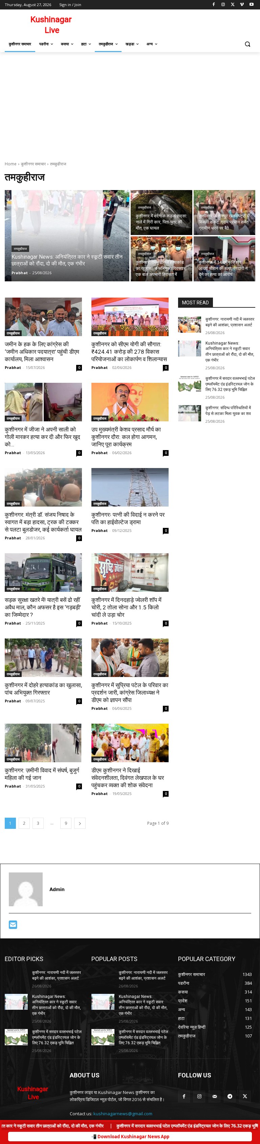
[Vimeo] (242, 5)
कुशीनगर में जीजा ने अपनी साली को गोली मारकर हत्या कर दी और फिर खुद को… (42, 437)
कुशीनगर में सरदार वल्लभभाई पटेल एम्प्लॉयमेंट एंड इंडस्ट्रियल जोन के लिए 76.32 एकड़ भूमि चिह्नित (230, 384)
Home (11, 164)
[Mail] (214, 1096)
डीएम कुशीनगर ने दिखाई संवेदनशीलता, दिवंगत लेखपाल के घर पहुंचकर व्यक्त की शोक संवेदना (127, 778)
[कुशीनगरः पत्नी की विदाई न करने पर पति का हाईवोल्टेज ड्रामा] (130, 487)
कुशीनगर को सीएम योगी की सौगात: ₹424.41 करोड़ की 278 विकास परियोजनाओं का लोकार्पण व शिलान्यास (129, 352)
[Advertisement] (130, 102)
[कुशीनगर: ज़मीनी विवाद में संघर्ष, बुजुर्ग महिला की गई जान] (43, 743)
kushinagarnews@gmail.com (122, 1114)
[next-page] (80, 823)
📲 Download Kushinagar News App (130, 1137)
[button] (247, 44)
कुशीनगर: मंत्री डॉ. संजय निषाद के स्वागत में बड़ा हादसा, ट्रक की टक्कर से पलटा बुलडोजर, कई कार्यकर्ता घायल (43, 522)
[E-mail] (13, 926)
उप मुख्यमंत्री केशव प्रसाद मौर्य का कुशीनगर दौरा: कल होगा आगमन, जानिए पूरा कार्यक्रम (126, 437)
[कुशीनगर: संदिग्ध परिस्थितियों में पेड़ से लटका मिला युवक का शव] (189, 413)
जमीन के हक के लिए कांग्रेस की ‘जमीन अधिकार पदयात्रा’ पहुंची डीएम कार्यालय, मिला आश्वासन (42, 352)
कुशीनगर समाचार (33, 164)
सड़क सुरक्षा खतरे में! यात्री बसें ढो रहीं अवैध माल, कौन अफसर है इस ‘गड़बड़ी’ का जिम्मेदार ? (43, 607)
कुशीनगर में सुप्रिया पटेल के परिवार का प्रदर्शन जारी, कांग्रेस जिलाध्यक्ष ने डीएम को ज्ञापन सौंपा (129, 692)
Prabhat (13, 367)
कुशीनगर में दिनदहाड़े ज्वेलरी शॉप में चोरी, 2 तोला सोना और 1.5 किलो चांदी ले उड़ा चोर (126, 607)
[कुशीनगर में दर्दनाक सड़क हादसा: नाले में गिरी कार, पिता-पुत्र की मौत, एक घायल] (161, 212)
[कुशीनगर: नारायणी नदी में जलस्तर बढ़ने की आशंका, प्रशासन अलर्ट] (189, 325)
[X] (233, 5)
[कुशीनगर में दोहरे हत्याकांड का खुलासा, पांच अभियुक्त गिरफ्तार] (43, 657)
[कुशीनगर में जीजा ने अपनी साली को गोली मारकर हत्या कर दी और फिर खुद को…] (43, 402)
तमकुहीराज (20, 249)
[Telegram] (230, 1096)
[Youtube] (251, 5)
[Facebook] (214, 5)
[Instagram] (223, 5)
